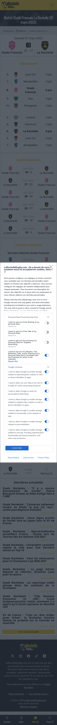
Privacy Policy (43, 457)
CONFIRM (17, 448)
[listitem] (28, 317)
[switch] (47, 323)
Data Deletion (13, 457)
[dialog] (28, 362)
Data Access (28, 457)
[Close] (51, 267)
